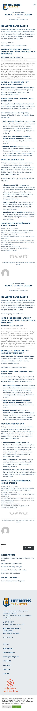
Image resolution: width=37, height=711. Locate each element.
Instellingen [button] (6, 707)
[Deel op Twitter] (16, 256)
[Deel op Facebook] (13, 256)
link (19, 264)
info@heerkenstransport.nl (14, 624)
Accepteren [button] (16, 707)
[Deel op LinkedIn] (26, 256)
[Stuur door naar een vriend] (20, 256)
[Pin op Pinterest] (23, 256)
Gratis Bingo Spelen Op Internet (12, 314)
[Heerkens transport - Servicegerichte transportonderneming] (16, 7)
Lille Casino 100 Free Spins (10, 573)
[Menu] (34, 4)
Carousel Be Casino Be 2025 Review (14, 570)
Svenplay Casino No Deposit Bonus (13, 45)
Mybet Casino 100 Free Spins (11, 563)
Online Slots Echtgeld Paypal (11, 567)
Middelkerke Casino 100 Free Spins (13, 367)
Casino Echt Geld (7, 43)
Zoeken (3, 544)
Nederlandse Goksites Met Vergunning (15, 113)
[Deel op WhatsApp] (10, 256)
